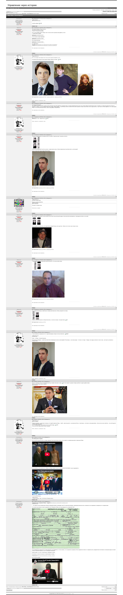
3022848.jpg (41, 187)
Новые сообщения (96, 9)
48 (51, 54)
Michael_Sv (19, 27)
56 (49, 332)
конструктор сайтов (67, 593)
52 (51, 198)
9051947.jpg (41, 299)
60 (49, 501)
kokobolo (19, 54)
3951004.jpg (48, 299)
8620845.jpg (41, 322)
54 (51, 259)
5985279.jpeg (48, 187)
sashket (19, 198)
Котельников (15, 12)
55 (51, 309)
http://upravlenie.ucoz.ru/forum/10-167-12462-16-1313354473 (46, 44)
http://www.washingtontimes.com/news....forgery (46, 555)
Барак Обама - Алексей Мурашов (27, 13)
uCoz (73, 593)
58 (49, 419)
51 (51, 134)
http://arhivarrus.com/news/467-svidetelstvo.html (59, 502)
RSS (115, 9)
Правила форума (108, 9)
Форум (7, 13)
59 (49, 437)
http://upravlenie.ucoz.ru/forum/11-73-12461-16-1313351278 (46, 45)
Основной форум (12, 13)
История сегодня (18, 13)
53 (51, 214)
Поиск (113, 9)
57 (49, 381)
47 (51, 27)
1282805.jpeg (48, 249)
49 (51, 103)
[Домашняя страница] (36, 26)
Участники (102, 9)
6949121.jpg (41, 249)
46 (51, 18)
